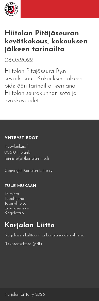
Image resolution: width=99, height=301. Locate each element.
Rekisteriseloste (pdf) (23, 244)
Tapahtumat (15, 199)
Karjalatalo (14, 213)
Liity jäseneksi (17, 208)
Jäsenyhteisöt (16, 203)
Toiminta (12, 194)
